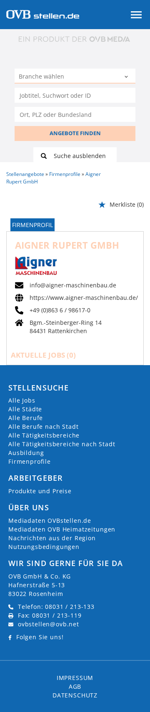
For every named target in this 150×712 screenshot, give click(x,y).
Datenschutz (75, 695)
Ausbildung (26, 453)
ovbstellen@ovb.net (48, 624)
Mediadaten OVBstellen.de (49, 520)
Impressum (75, 678)
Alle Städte (25, 409)
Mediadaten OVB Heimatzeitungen (61, 529)
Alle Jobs (21, 400)
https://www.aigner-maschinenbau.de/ (84, 298)
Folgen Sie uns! (40, 637)
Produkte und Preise (40, 491)
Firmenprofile (29, 461)
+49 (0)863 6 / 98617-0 (60, 310)
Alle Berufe (25, 418)
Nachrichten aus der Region (52, 538)
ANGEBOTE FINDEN (75, 133)
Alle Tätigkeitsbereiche (44, 435)
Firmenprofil (32, 225)
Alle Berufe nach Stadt (43, 426)
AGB (75, 686)
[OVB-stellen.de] (42, 13)
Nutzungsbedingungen (44, 547)
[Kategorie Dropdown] (127, 77)
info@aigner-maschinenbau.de (73, 285)
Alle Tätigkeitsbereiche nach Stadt (61, 444)
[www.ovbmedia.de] (75, 39)
